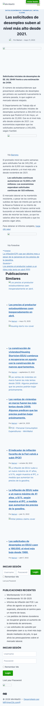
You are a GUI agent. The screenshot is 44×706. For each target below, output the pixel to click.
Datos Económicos (13, 10)
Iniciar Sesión (32, 2)
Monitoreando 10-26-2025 (19, 598)
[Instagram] (6, 694)
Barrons (14, 155)
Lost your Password (9, 581)
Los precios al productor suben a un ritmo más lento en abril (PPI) (20, 266)
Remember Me (12, 577)
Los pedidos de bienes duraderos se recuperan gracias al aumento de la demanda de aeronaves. (24, 620)
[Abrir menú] (38, 4)
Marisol (14, 321)
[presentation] (23, 291)
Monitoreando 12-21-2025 (19, 595)
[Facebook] (4, 694)
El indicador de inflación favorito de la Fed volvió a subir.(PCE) (23, 454)
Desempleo (27, 10)
